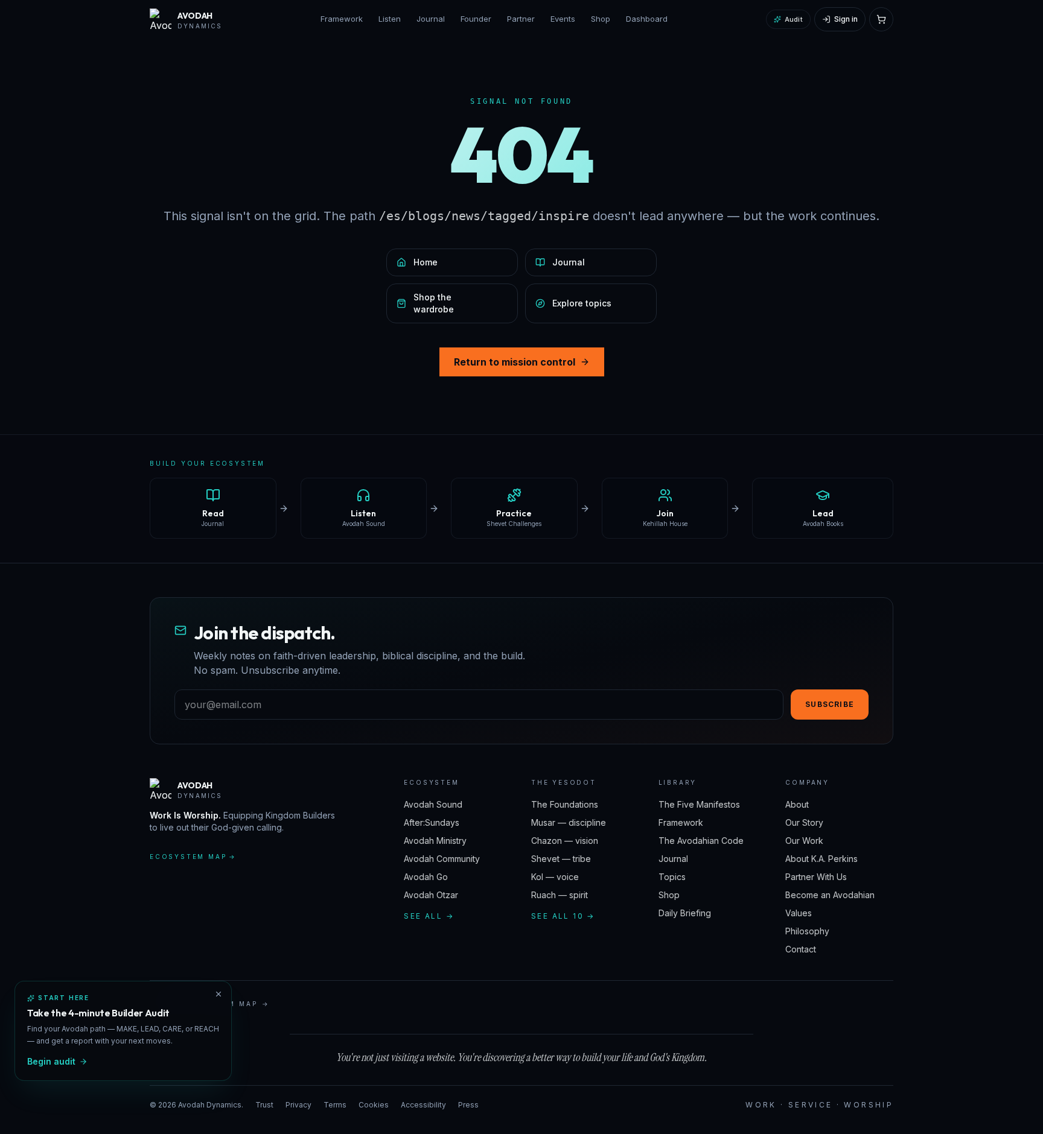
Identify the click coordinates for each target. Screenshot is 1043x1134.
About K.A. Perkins (821, 859)
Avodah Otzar (431, 895)
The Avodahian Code (701, 840)
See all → (429, 915)
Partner (521, 19)
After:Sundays (431, 822)
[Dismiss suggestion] (218, 994)
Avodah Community (442, 859)
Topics (672, 877)
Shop (600, 19)
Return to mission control (514, 362)
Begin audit (51, 1061)
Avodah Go (426, 877)
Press (468, 1104)
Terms (335, 1104)
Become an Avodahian (830, 895)
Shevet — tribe (561, 859)
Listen (389, 19)
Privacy (298, 1104)
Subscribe (829, 704)
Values (798, 913)
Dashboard (647, 19)
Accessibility (423, 1104)
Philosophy (807, 931)
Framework (342, 19)
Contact (800, 949)
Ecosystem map (193, 856)
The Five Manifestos (699, 804)
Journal (430, 19)
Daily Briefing (685, 913)
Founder (476, 19)
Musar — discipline (568, 822)
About (797, 804)
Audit (794, 19)
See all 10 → (563, 915)
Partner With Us (816, 877)
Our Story (804, 822)
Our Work (804, 840)
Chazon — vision (564, 840)
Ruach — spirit (559, 895)
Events (562, 19)
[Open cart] (881, 19)
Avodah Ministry (435, 840)
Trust (264, 1104)
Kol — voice (555, 877)
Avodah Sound (433, 804)
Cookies (374, 1104)
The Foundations (564, 804)
